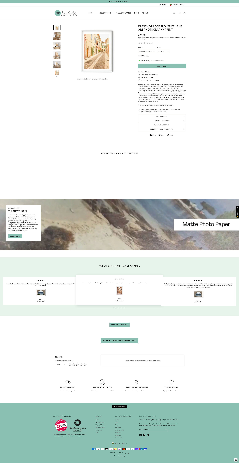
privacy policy (145, 238)
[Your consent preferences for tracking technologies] (236, 460)
